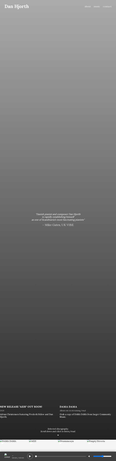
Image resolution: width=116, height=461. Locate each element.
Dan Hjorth (17, 6)
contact (107, 6)
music (97, 6)
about (88, 6)
